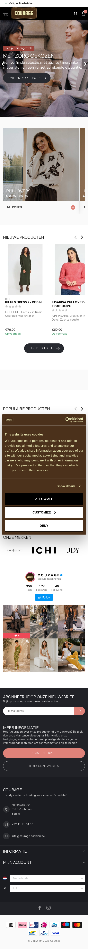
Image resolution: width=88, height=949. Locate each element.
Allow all (44, 499)
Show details (66, 486)
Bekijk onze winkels (44, 766)
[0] (83, 13)
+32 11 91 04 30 (22, 824)
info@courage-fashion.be (28, 836)
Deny (44, 525)
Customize (42, 512)
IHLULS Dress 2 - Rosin (23, 302)
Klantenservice (44, 753)
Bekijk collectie (41, 348)
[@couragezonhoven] (30, 577)
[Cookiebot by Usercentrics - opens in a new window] (65, 420)
